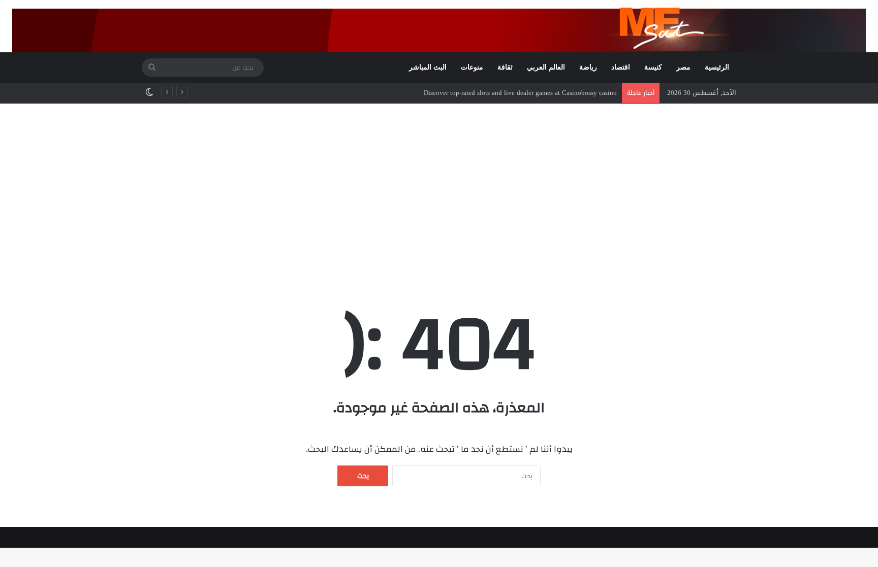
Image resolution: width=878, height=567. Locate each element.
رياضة (588, 67)
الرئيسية (717, 67)
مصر (683, 67)
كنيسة (653, 67)
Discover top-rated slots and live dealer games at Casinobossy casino (520, 92)
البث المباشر (428, 67)
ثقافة (505, 67)
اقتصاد (620, 67)
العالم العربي (546, 67)
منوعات (472, 67)
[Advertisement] (439, 190)
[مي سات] (671, 26)
